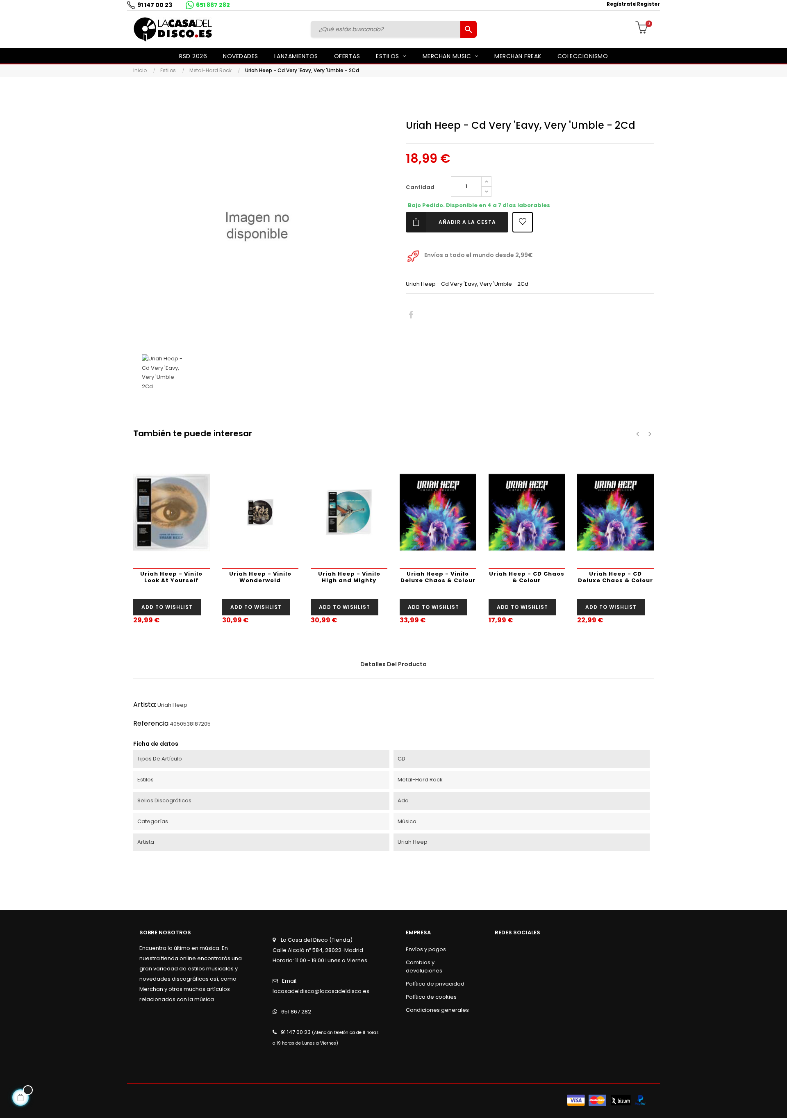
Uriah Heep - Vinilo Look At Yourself (171, 577)
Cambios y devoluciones (424, 967)
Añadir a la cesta (467, 222)
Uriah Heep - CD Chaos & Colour (526, 577)
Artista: (144, 704)
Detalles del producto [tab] (393, 664)
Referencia (150, 723)
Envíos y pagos (426, 949)
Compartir (411, 315)
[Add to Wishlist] (522, 222)
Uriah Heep (172, 705)
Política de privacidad (435, 984)
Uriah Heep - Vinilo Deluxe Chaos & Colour (437, 577)
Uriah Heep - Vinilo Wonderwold (260, 577)
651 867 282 (213, 5)
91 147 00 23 (154, 5)
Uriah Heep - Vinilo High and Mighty (349, 577)
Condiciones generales (437, 1010)
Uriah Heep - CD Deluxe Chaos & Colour (615, 577)
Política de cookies (431, 997)
